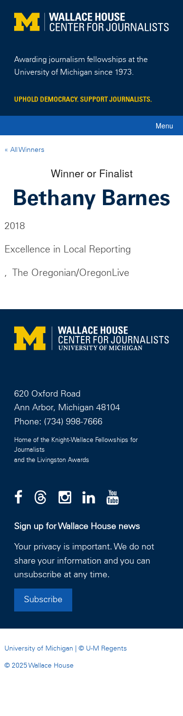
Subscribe (43, 599)
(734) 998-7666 (73, 422)
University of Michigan (38, 648)
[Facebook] (18, 498)
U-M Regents (106, 648)
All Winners (26, 150)
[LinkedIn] (88, 498)
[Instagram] (65, 498)
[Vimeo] (112, 498)
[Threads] (40, 498)
